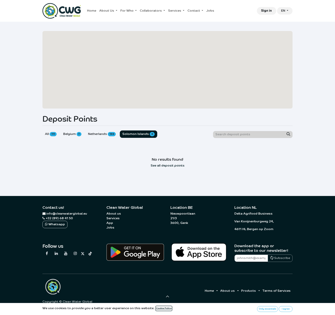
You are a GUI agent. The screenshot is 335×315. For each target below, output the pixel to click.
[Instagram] (75, 253)
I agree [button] (286, 309)
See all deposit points (168, 165)
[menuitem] (91, 11)
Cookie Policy (164, 308)
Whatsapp (56, 224)
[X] (83, 253)
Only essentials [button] (267, 309)
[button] (167, 296)
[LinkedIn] (56, 253)
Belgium (71, 134)
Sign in (266, 10)
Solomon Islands (137, 134)
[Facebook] (46, 253)
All (50, 134)
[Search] (288, 134)
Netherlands (101, 134)
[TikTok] (90, 253)
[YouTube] (65, 253)
